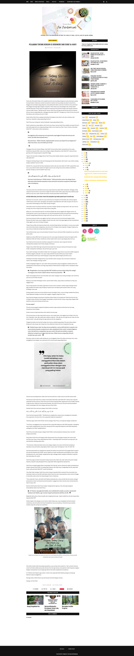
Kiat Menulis (84, 131)
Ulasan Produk (85, 144)
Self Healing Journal (97, 139)
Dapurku (93, 122)
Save (62, 589)
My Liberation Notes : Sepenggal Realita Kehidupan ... (95, 177)
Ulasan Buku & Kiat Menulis (73, 1)
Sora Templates (64, 654)
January (87, 192)
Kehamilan (84, 128)
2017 (84, 204)
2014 (84, 210)
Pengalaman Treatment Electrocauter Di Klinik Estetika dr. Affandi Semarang (99, 77)
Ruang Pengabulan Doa (33, 606)
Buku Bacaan (84, 122)
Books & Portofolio (39, 1)
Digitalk (100, 122)
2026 (84, 153)
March (86, 188)
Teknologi (84, 141)
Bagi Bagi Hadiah (92, 117)
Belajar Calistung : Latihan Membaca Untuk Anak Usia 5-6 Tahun (98, 55)
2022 (84, 161)
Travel (47, 1)
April (86, 186)
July (86, 167)
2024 (84, 157)
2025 (84, 155)
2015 (84, 208)
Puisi (91, 136)
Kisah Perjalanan (95, 131)
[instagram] (104, 2)
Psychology (61, 1)
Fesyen (83, 125)
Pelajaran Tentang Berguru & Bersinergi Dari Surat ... (95, 181)
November (87, 163)
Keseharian (93, 128)
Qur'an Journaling (53, 40)
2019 (84, 199)
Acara (83, 117)
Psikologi (84, 136)
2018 (84, 201)
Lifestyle (54, 1)
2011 (84, 216)
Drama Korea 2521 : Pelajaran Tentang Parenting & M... (95, 174)
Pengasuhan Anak (92, 133)
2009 (84, 221)
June (86, 169)
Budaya (94, 120)
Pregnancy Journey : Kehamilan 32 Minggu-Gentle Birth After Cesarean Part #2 (98, 85)
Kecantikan (97, 125)
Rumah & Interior (85, 139)
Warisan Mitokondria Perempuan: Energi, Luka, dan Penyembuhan (52, 608)
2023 (84, 159)
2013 (84, 212)
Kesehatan (102, 128)
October (87, 165)
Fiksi (90, 125)
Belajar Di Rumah (85, 120)
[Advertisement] (95, 258)
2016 (84, 206)
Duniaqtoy (76, 654)
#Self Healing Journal (57, 585)
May (86, 184)
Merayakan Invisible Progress (67, 607)
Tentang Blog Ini (93, 141)
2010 (84, 218)
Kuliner (83, 133)
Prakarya (102, 133)
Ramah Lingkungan (100, 136)
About (31, 1)
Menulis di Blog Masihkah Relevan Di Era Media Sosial (96, 171)
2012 (84, 214)
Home (27, 1)
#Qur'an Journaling (46, 585)
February (87, 190)
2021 (84, 195)
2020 (84, 197)
